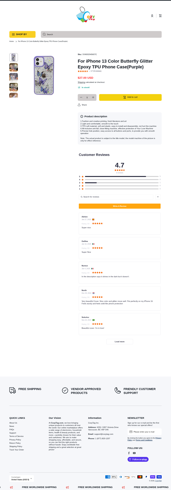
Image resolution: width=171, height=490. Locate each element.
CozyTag (158, 481)
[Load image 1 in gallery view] (13, 57)
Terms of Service (16, 436)
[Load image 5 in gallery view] (13, 97)
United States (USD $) (20, 480)
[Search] (43, 34)
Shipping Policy (15, 446)
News (11, 426)
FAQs (11, 429)
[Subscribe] (158, 431)
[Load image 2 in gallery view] (13, 67)
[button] (160, 15)
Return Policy (15, 443)
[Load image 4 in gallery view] (13, 87)
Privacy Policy (15, 440)
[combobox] (101, 34)
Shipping (81, 82)
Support (12, 433)
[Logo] (85, 16)
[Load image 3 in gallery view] (13, 77)
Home (11, 41)
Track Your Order (16, 450)
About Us (13, 423)
